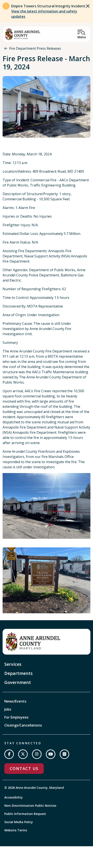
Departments (18, 673)
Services (12, 664)
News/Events (15, 701)
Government (17, 682)
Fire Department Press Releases (35, 48)
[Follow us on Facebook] (9, 754)
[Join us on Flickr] (64, 754)
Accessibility (13, 797)
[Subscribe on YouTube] (50, 754)
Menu (81, 37)
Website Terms (15, 830)
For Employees (16, 717)
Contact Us (24, 768)
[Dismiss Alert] (87, 6)
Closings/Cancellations (23, 725)
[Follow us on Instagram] (37, 754)
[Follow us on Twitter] (23, 754)
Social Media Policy (18, 822)
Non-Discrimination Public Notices (30, 805)
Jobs (7, 709)
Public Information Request (25, 814)
